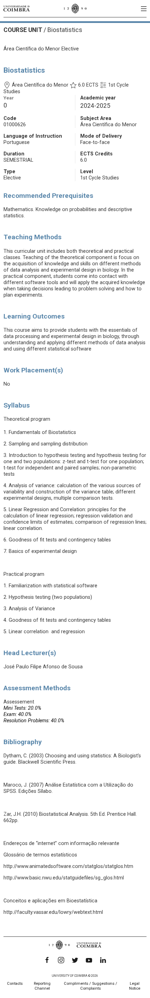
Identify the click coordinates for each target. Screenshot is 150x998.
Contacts (15, 983)
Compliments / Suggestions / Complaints (90, 986)
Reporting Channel (42, 986)
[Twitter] (75, 960)
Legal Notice (134, 986)
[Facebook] (47, 960)
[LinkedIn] (103, 960)
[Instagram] (61, 960)
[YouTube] (89, 960)
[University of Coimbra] (16, 8)
